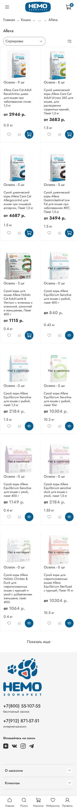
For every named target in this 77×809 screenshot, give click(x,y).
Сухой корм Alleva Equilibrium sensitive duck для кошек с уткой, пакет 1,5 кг (57, 490)
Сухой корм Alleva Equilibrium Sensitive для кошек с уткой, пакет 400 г (17, 490)
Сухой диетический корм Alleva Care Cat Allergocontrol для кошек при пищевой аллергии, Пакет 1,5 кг (18, 200)
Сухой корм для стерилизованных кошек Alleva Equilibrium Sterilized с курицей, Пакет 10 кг (58, 583)
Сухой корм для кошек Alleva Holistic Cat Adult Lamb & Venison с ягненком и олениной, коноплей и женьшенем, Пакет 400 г (18, 302)
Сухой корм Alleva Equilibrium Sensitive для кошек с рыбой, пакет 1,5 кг (17, 399)
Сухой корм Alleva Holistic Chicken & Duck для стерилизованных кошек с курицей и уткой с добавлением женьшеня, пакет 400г (18, 588)
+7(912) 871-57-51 (21, 721)
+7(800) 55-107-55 (21, 706)
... (39, 20)
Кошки (26, 19)
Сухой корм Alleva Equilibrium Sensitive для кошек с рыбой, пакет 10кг (57, 399)
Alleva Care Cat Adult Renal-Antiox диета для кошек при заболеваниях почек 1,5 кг (17, 98)
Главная (9, 19)
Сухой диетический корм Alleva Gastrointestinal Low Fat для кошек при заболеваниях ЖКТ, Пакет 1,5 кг (57, 202)
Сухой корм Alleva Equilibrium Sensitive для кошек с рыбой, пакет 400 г (57, 297)
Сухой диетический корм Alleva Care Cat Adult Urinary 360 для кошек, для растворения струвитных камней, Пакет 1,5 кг (58, 101)
